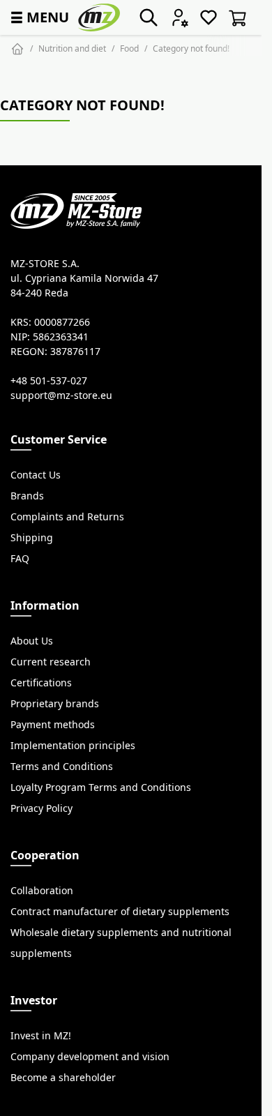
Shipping (31, 538)
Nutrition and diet (72, 48)
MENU (38, 17)
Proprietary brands (54, 704)
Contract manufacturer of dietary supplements (119, 912)
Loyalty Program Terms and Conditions (100, 787)
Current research (50, 662)
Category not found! (191, 48)
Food (129, 48)
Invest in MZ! (40, 1036)
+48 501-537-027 (48, 381)
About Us (31, 641)
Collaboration (41, 891)
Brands (27, 496)
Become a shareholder (63, 1078)
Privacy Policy (41, 808)
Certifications (41, 683)
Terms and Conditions (61, 766)
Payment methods (52, 725)
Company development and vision (89, 1057)
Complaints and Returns (67, 517)
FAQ (19, 559)
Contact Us (35, 475)
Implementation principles (72, 746)
